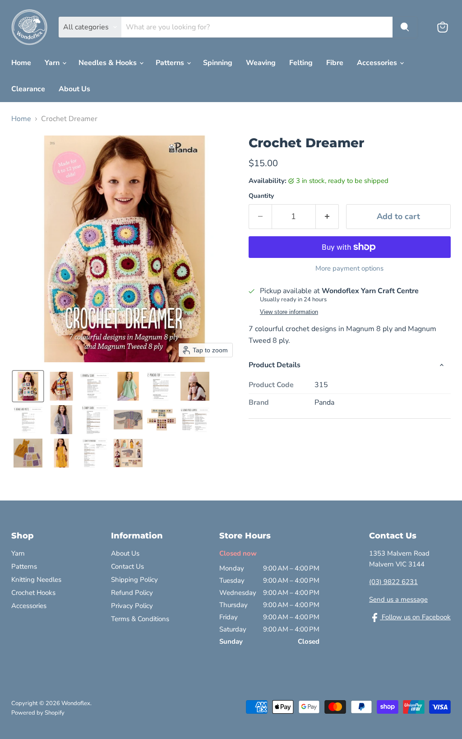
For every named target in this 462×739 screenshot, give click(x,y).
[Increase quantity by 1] (327, 216)
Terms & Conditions (140, 618)
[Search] (405, 27)
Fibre (334, 63)
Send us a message (398, 599)
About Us (74, 89)
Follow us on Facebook (415, 617)
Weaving (261, 63)
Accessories (378, 63)
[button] (28, 386)
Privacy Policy (132, 605)
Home (21, 63)
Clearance (28, 89)
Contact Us (127, 566)
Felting (301, 63)
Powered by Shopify (38, 713)
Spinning (217, 63)
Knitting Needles (36, 579)
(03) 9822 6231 (393, 581)
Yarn (53, 63)
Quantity (261, 196)
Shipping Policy (134, 579)
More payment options (349, 268)
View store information (289, 312)
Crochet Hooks (33, 592)
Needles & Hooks (109, 63)
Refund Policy (132, 592)
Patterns (171, 63)
